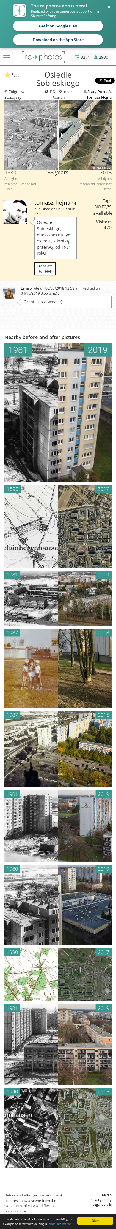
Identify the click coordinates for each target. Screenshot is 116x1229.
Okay (95, 1220)
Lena (25, 288)
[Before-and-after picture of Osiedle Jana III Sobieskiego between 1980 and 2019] (58, 905)
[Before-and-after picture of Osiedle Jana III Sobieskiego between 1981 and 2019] (58, 412)
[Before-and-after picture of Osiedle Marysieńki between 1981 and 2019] (58, 598)
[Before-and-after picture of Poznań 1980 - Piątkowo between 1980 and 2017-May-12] (58, 974)
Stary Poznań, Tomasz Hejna (99, 94)
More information (60, 1224)
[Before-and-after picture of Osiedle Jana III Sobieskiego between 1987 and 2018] (58, 668)
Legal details (102, 1204)
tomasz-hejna (53, 202)
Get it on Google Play (58, 26)
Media (107, 1195)
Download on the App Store (58, 39)
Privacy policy (101, 1199)
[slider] (58, 135)
